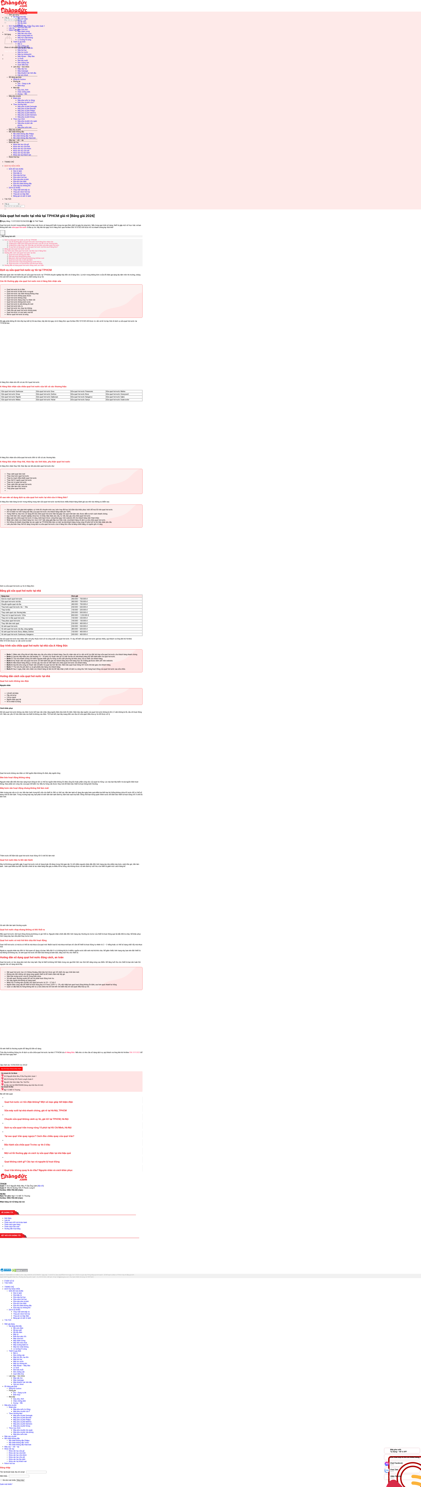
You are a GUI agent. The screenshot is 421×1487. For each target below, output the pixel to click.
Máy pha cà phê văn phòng (23, 1432)
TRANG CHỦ (9, 162)
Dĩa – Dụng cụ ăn (24, 83)
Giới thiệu (7, 1218)
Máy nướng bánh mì (25, 36)
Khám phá (17, 98)
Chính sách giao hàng (12, 1224)
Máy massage (23, 71)
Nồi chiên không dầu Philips (23, 134)
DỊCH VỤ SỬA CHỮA (12, 166)
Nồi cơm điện (23, 19)
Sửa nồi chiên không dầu (22, 183)
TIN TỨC (7, 199)
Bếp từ (20, 25)
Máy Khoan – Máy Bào (26, 56)
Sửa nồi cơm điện (19, 181)
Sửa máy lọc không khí (21, 186)
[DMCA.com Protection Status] (19, 1271)
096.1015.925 (134, 1052)
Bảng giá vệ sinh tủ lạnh (22, 196)
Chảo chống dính (24, 92)
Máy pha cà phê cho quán (27, 121)
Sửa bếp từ (17, 173)
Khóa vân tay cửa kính (21, 146)
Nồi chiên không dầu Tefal (23, 136)
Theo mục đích (19, 119)
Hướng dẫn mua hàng (12, 1229)
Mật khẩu (4, 1476)
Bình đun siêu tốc (24, 27)
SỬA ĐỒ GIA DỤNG (16, 169)
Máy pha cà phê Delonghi (27, 106)
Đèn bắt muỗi (23, 60)
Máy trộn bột (23, 29)
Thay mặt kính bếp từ (21, 190)
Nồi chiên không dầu (16, 132)
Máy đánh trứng (24, 31)
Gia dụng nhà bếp (19, 17)
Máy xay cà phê (15, 129)
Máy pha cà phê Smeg (26, 117)
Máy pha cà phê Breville (27, 109)
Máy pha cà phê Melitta (27, 113)
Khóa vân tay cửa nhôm (22, 149)
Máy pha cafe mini (24, 127)
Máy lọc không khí (24, 54)
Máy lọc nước (23, 52)
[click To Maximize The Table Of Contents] (2, 232)
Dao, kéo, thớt (23, 90)
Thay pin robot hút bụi (21, 192)
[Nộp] (5, 22)
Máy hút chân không (25, 38)
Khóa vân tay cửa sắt (21, 151)
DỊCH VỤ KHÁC (14, 188)
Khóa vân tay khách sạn (22, 155)
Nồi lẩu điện (22, 23)
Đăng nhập (20, 1480)
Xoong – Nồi (22, 94)
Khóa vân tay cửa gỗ (21, 144)
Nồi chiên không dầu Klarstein (24, 138)
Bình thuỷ (21, 86)
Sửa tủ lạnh (17, 171)
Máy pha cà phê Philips (26, 111)
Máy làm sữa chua (24, 33)
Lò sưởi (20, 58)
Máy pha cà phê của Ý (26, 102)
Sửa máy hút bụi (19, 175)
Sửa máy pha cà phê (21, 179)
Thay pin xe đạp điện (21, 194)
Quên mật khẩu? (6, 1484)
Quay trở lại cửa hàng (12, 51)
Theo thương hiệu (20, 104)
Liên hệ (7, 1220)
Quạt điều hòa (23, 65)
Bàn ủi (20, 44)
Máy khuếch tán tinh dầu (27, 73)
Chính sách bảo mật (11, 1227)
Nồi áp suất (22, 21)
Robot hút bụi (14, 157)
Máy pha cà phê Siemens (27, 115)
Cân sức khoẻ (23, 75)
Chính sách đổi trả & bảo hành (15, 1222)
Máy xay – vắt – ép (16, 140)
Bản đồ (40, 1186)
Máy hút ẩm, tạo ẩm (25, 48)
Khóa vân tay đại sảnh (21, 153)
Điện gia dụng (14, 15)
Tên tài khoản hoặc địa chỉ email (13, 1472)
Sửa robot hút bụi (20, 177)
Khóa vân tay (14, 142)
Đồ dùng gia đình (15, 77)
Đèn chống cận (23, 46)
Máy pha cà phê (15, 96)
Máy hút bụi (22, 50)
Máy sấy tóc (22, 69)
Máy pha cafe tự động (26, 100)
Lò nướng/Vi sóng (24, 40)
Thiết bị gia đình (19, 42)
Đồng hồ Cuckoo (19, 79)
